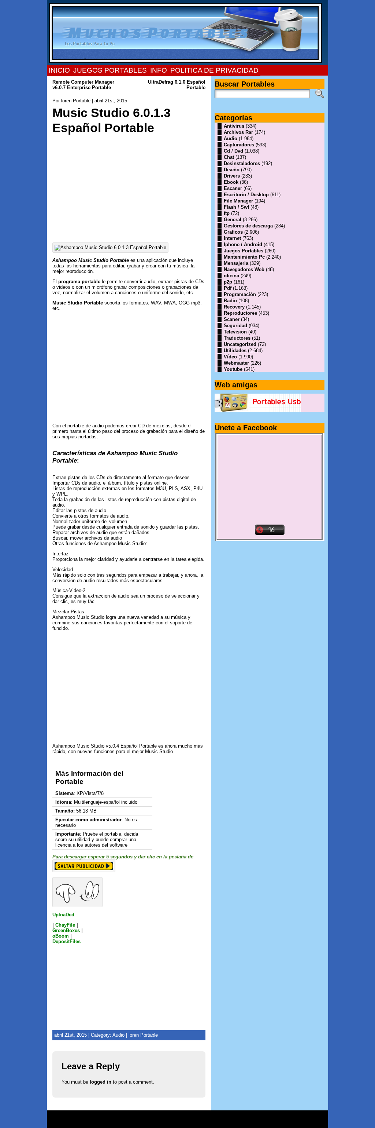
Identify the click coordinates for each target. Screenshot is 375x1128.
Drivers (232, 176)
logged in (100, 1082)
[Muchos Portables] (187, 32)
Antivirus (234, 126)
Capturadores (239, 144)
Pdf (227, 288)
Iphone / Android (243, 244)
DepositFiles (66, 941)
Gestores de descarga (248, 226)
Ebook (231, 182)
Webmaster (236, 363)
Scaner (232, 319)
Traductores (237, 338)
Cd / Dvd (233, 151)
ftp (227, 213)
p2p (228, 282)
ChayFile (65, 925)
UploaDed (63, 914)
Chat (229, 157)
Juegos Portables (243, 250)
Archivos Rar (238, 132)
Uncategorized (240, 344)
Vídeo (230, 356)
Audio (118, 1035)
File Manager (238, 201)
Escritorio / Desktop (246, 194)
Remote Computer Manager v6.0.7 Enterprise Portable (83, 84)
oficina (231, 275)
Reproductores (240, 313)
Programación (240, 294)
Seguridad (235, 325)
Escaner (233, 188)
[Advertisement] (128, 186)
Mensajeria (236, 263)
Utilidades (235, 350)
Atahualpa (213, 1121)
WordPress (187, 1121)
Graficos (233, 232)
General (232, 219)
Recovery (234, 307)
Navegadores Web (244, 269)
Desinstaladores (242, 163)
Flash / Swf (236, 207)
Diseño (232, 169)
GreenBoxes (66, 930)
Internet (232, 238)
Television (235, 332)
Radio (230, 300)
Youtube (233, 369)
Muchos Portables (184, 1116)
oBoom (60, 936)
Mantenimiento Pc (244, 257)
